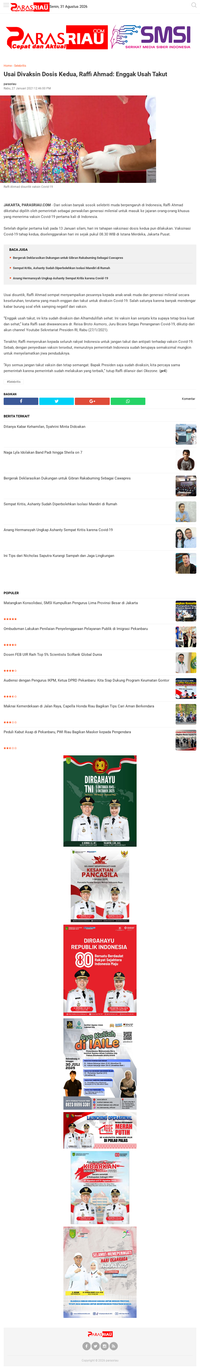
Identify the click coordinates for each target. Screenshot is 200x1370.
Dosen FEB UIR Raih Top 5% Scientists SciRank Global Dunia (53, 654)
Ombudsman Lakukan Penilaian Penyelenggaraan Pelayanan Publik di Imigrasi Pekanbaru (76, 629)
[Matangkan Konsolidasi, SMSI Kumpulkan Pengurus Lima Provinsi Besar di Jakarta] (186, 611)
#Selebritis (13, 382)
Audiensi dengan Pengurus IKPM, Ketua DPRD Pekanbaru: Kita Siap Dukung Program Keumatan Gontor (86, 680)
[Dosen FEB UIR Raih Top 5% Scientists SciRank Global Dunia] (186, 663)
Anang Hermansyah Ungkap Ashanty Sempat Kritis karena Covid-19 (60, 278)
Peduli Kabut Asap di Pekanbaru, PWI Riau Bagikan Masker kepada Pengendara (67, 732)
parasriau (112, 1360)
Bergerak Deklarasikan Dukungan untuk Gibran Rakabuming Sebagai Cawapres (68, 258)
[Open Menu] (6, 5)
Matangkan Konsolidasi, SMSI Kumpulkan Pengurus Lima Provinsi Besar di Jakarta (71, 603)
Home (8, 65)
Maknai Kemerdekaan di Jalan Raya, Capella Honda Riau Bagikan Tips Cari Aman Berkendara (79, 706)
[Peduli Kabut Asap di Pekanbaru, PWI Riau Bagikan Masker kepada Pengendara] (186, 740)
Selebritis (20, 65)
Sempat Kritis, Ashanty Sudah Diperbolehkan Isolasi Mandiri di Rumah (61, 268)
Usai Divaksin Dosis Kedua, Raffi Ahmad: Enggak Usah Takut (85, 74)
